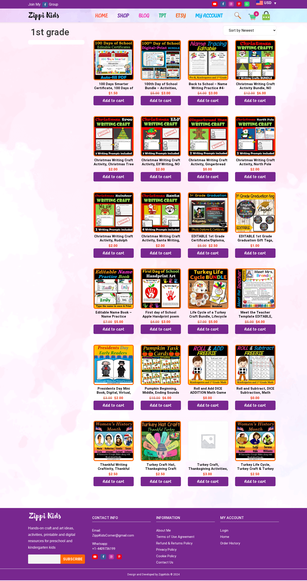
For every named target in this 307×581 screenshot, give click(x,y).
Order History (230, 543)
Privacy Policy (166, 550)
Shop (123, 15)
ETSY (181, 15)
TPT (162, 15)
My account (209, 15)
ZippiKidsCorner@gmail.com (113, 535)
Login (224, 530)
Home (101, 15)
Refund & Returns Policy (174, 543)
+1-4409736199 (103, 549)
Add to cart (161, 100)
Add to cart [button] (114, 100)
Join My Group (43, 4)
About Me (163, 530)
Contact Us (164, 562)
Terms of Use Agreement (175, 537)
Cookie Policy (166, 556)
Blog (144, 15)
